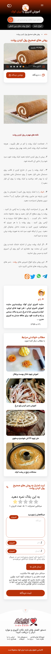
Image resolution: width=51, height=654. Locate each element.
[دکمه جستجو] (10, 19)
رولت (14, 262)
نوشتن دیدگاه (17, 75)
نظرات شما (40, 639)
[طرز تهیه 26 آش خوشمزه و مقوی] (25, 436)
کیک (41, 192)
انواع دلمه (38, 26)
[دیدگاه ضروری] (24, 535)
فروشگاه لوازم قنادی (37, 637)
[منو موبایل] (42, 6)
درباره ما (30, 639)
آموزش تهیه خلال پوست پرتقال (25, 374)
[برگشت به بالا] (25, 610)
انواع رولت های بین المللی (19, 26)
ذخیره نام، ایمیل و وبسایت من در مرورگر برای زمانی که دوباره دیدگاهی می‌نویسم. (27, 558)
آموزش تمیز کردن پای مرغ (25, 405)
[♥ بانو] (41, 293)
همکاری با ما (11, 639)
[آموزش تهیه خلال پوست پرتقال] (25, 372)
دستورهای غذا (22, 637)
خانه (45, 34)
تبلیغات (21, 639)
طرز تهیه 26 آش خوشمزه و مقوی (25, 438)
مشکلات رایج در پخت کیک (25, 472)
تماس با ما (11, 637)
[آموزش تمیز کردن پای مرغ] (25, 403)
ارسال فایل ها (35, 566)
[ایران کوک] (25, 8)
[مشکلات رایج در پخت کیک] (25, 470)
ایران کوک (16, 12)
